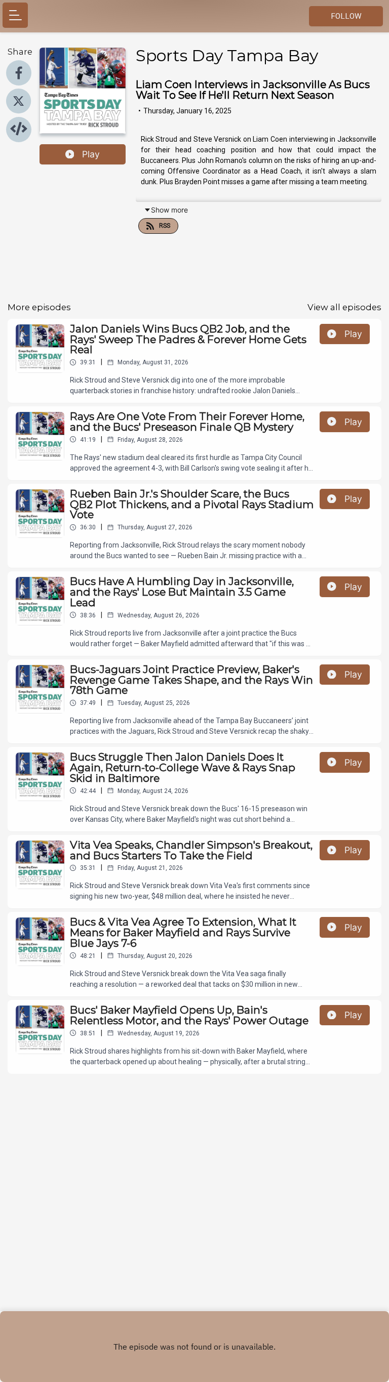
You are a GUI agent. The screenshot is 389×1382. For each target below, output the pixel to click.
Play (91, 154)
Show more (169, 209)
